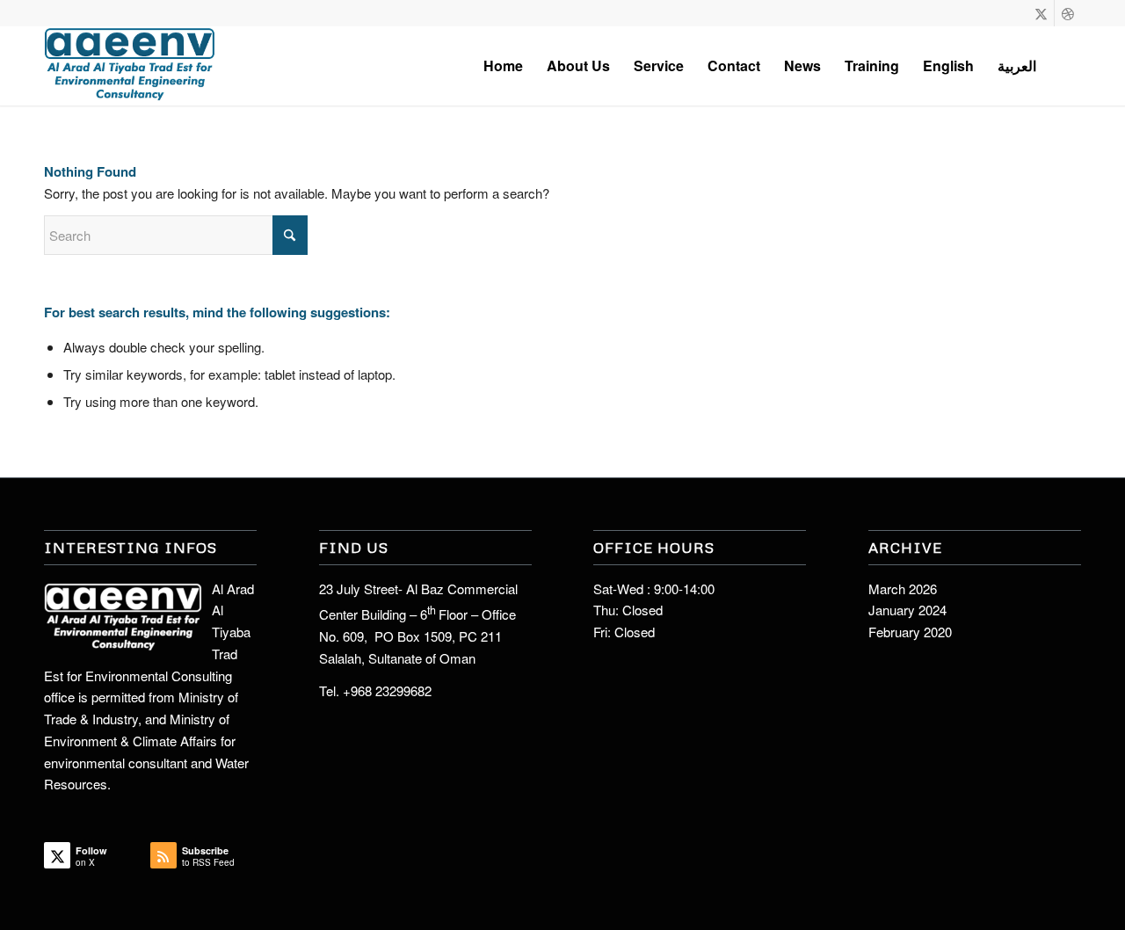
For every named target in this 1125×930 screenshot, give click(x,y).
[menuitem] (503, 65)
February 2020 (910, 631)
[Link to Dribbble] (1068, 13)
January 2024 (907, 609)
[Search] (1065, 65)
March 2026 (902, 588)
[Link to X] (1041, 13)
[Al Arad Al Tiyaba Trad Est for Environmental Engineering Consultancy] (130, 65)
